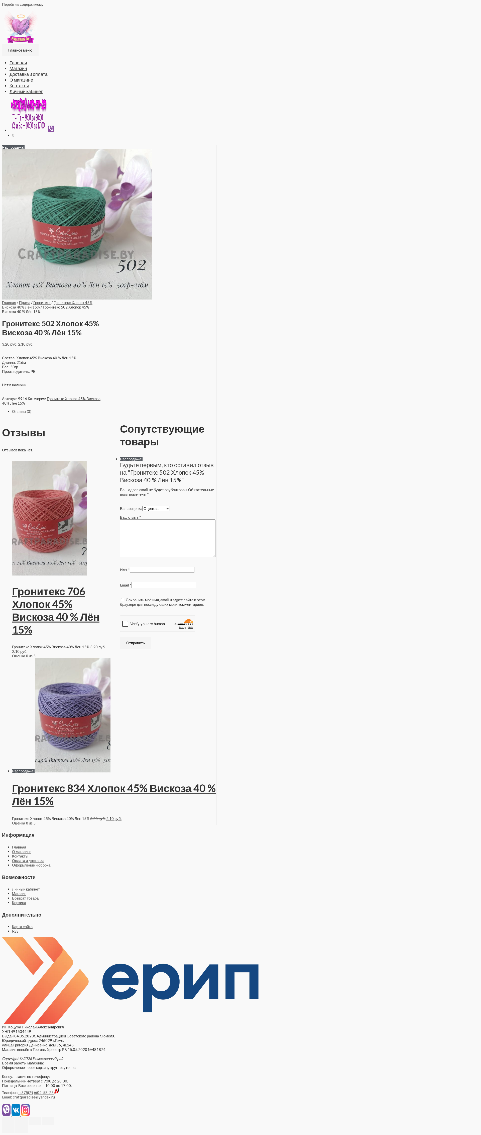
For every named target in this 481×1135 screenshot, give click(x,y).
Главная (18, 62)
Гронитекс (42, 302)
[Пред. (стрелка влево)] (8, 1129)
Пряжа (24, 302)
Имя (125, 570)
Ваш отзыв (130, 517)
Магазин (18, 68)
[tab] (114, 411)
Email (126, 585)
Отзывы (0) (21, 411)
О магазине (21, 80)
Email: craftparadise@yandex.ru (28, 1097)
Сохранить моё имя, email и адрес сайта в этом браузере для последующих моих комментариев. (162, 602)
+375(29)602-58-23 (36, 1092)
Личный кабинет (26, 91)
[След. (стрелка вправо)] (21, 1129)
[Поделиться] (21, 1121)
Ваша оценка (131, 508)
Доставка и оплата (29, 74)
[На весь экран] (35, 1121)
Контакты (19, 85)
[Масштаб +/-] (48, 1121)
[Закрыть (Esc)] (8, 1121)
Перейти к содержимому (23, 4)
